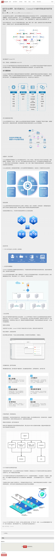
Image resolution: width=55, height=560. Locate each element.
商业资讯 (39, 1)
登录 (52, 1)
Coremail (12, 526)
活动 (34, 1)
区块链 (20, 1)
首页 (10, 1)
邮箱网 (6, 1)
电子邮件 (15, 1)
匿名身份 (4, 552)
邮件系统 (7, 526)
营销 (25, 1)
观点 (30, 1)
